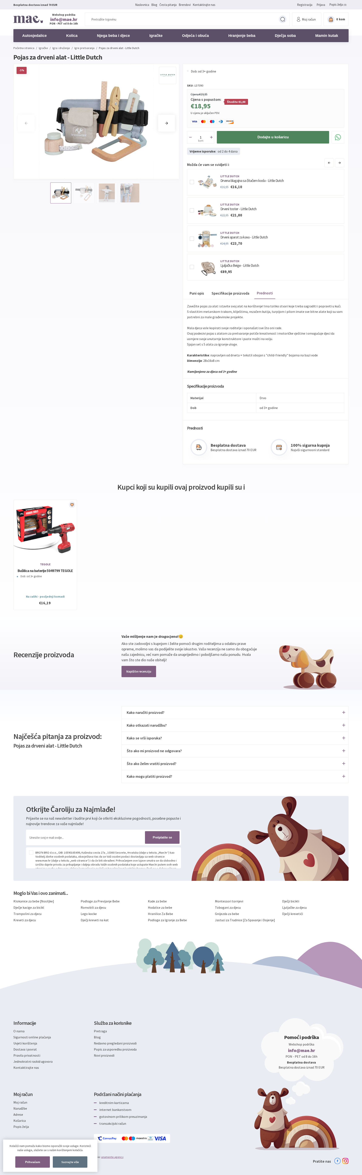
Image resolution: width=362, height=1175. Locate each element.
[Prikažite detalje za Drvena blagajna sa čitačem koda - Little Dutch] (207, 182)
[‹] (329, 162)
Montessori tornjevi (229, 901)
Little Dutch (229, 176)
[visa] (160, 1138)
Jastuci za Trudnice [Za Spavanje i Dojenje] (245, 920)
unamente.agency (112, 1157)
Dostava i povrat (25, 1049)
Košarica (19, 1120)
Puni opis (197, 293)
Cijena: (195, 94)
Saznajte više (70, 1162)
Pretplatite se (162, 837)
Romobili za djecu (93, 907)
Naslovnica (142, 5)
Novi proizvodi (104, 1055)
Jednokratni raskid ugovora (33, 1061)
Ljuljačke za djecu (294, 907)
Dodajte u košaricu (273, 137)
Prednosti (265, 293)
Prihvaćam (32, 1162)
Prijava (321, 5)
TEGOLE (45, 564)
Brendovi (185, 5)
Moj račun (20, 1102)
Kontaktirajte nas (204, 5)
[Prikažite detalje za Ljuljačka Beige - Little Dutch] (207, 267)
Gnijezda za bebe (227, 914)
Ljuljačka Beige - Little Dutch (239, 265)
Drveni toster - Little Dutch (238, 208)
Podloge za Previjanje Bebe (100, 901)
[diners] (151, 1138)
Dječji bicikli (290, 901)
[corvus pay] (107, 1138)
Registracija (304, 5)
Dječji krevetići (292, 914)
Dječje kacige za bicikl (28, 907)
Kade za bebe (157, 901)
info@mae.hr (63, 19)
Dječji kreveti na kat (95, 920)
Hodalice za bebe (160, 907)
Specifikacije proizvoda (230, 293)
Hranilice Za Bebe (160, 914)
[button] (166, 123)
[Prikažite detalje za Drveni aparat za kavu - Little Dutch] (207, 238)
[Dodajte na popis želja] (72, 505)
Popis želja (21, 1127)
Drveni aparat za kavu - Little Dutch (244, 237)
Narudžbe (20, 1108)
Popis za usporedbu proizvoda (115, 1049)
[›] (339, 162)
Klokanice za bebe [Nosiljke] (33, 901)
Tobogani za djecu (228, 907)
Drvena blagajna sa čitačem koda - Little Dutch (252, 180)
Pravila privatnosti (26, 1055)
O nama (19, 1031)
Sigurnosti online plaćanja (32, 1037)
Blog (154, 5)
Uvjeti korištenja (25, 1043)
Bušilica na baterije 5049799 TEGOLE (45, 570)
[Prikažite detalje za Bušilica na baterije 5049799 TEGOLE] (45, 529)
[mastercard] (125, 1138)
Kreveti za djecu (24, 920)
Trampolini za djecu (27, 914)
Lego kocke (89, 914)
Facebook (337, 1161)
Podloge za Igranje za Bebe (167, 920)
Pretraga (282, 19)
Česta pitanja (168, 5)
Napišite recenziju (138, 671)
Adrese (18, 1114)
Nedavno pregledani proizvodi (115, 1043)
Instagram (345, 1161)
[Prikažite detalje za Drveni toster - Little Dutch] (207, 210)
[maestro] (138, 1138)
